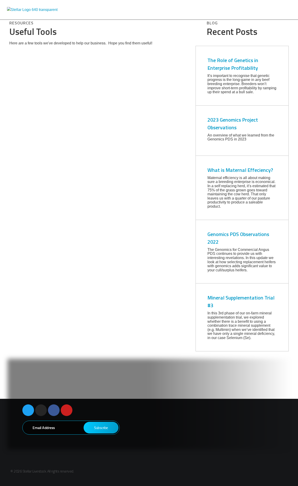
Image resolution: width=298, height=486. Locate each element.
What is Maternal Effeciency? (240, 170)
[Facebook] (54, 410)
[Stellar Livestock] (44, 10)
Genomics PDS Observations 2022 (238, 238)
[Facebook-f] (258, 472)
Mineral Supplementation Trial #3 (240, 301)
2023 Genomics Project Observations (232, 123)
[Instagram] (41, 410)
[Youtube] (66, 410)
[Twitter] (28, 410)
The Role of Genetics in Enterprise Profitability (233, 64)
